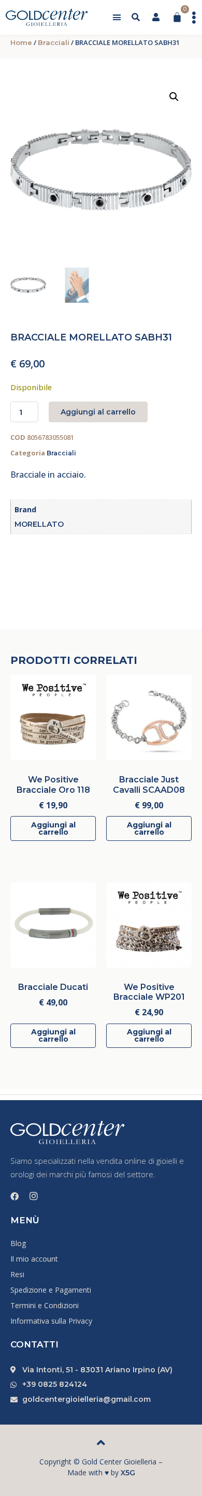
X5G (128, 1472)
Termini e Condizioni (44, 1305)
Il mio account (34, 1259)
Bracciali (53, 42)
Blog (18, 1243)
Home (21, 42)
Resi (17, 1274)
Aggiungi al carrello (98, 412)
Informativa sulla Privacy (51, 1321)
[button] (117, 17)
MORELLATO (39, 524)
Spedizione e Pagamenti (50, 1290)
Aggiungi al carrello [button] (53, 828)
